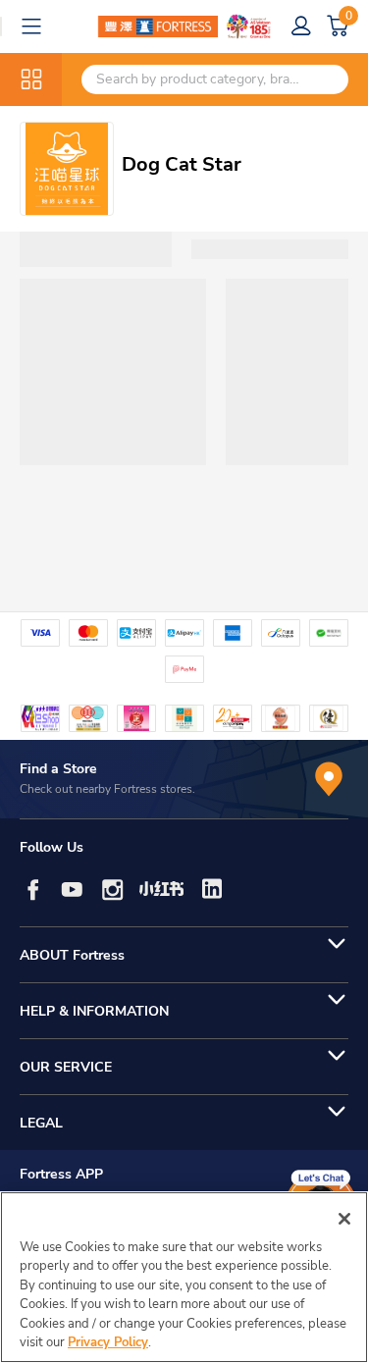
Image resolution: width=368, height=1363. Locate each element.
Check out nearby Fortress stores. (107, 789)
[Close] (344, 1218)
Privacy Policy (108, 1342)
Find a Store (58, 769)
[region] (184, 1277)
